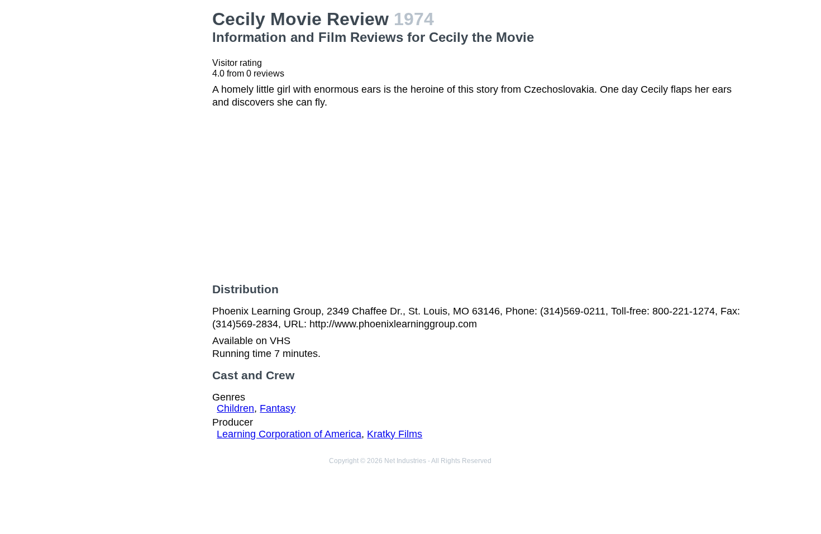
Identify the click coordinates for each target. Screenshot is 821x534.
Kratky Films (394, 434)
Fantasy (277, 408)
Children (235, 408)
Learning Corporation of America (289, 434)
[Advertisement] (143, 176)
